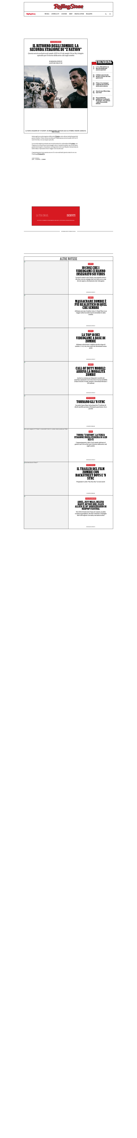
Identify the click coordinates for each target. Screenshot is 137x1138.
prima (73, 143)
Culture (64, 13)
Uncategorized (56, 42)
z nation (37, 159)
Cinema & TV (55, 13)
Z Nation (57, 136)
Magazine (89, 13)
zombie (44, 159)
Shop (70, 13)
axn (33, 159)
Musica (47, 13)
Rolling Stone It (56, 61)
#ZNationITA (41, 154)
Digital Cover (79, 13)
